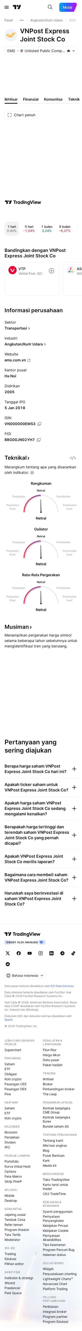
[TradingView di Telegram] (62, 953)
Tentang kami (53, 1140)
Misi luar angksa (55, 1145)
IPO (7, 1147)
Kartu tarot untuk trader (55, 1187)
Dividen (10, 1142)
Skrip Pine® (13, 1181)
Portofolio (12, 1161)
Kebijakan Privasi (55, 1225)
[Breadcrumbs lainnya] (22, 20)
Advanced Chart (55, 1284)
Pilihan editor (14, 1264)
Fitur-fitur (49, 1050)
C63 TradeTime (54, 1194)
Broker (48, 1084)
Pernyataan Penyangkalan (53, 1218)
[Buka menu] (6, 7)
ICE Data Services (62, 986)
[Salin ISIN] (39, 424)
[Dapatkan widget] (72, 457)
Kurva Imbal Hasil (17, 1166)
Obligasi (11, 1074)
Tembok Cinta (15, 1220)
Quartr (9, 1019)
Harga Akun (51, 1055)
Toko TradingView (56, 1179)
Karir (46, 1160)
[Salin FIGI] (39, 440)
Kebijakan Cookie (55, 1230)
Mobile (9, 1195)
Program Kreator (17, 1230)
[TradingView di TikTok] (73, 953)
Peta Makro (13, 1176)
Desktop (11, 1200)
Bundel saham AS (56, 1126)
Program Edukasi (55, 1321)
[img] (69, 51)
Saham (10, 1064)
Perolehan (12, 1137)
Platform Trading (55, 1289)
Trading (10, 1254)
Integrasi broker (55, 1311)
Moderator (12, 1240)
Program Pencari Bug (58, 1250)
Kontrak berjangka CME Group (56, 1110)
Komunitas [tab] (53, 99)
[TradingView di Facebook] (18, 953)
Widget (48, 1269)
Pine (8, 1094)
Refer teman (14, 1225)
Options (10, 1171)
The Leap (50, 1094)
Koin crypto (13, 1079)
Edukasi (10, 1259)
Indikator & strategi (19, 1278)
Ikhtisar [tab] (11, 99)
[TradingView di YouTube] (29, 953)
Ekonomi (11, 1132)
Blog (46, 1150)
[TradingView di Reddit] (8, 964)
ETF (7, 1069)
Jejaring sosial (15, 1215)
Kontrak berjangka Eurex (56, 1119)
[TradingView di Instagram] (40, 953)
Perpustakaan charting (60, 1274)
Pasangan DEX (15, 1089)
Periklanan (50, 1306)
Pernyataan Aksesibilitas (52, 1238)
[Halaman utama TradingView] (17, 7)
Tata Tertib (13, 1235)
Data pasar (51, 1060)
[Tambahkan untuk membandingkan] (51, 271)
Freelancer (12, 1288)
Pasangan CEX (15, 1084)
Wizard (10, 1283)
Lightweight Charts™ (58, 1279)
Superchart (13, 1050)
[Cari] (50, 7)
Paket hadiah (52, 1065)
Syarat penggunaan (57, 1211)
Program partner (55, 1316)
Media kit (49, 1165)
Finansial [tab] (30, 99)
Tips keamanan (54, 1245)
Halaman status (54, 1255)
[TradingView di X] (8, 953)
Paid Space (13, 1293)
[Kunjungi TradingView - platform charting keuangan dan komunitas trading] (23, 202)
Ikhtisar (48, 1079)
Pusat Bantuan (53, 1155)
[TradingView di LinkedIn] (51, 953)
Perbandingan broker (58, 1089)
